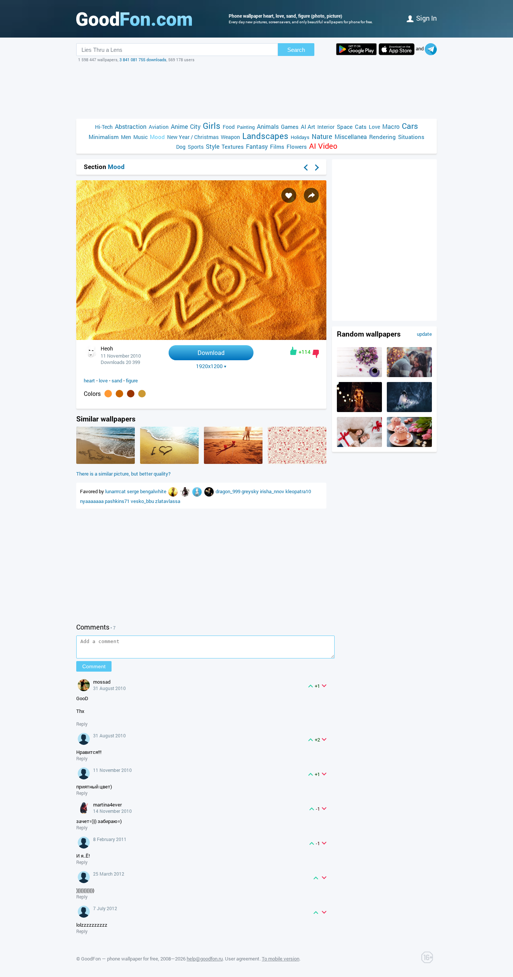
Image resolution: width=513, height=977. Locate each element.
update (424, 334)
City (195, 126)
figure (132, 380)
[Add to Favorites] (288, 195)
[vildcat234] (173, 491)
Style (212, 146)
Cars (410, 126)
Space (345, 126)
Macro (391, 126)
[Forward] (317, 168)
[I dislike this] (315, 354)
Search (296, 50)
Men (126, 136)
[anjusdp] (198, 491)
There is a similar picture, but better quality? (123, 473)
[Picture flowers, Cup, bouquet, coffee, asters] (359, 375)
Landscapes (265, 135)
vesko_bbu (143, 501)
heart (89, 380)
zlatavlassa (167, 501)
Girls (211, 125)
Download (211, 352)
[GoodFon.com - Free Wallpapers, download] (134, 19)
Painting (246, 127)
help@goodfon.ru (205, 958)
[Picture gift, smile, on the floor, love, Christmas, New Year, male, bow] (359, 445)
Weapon (230, 136)
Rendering (382, 136)
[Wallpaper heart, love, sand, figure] (201, 337)
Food (229, 126)
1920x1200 (209, 366)
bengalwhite (153, 491)
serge (133, 491)
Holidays (300, 137)
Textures (233, 146)
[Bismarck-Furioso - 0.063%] (130, 393)
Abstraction (130, 126)
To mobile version (280, 958)
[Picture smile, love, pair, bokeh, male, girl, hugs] (409, 375)
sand (117, 380)
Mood (157, 136)
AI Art (308, 126)
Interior (326, 126)
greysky (250, 491)
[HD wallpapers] (356, 49)
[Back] (306, 168)
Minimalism (104, 136)
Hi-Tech (104, 126)
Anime (179, 126)
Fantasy (257, 146)
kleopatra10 (298, 491)
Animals (268, 126)
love (103, 380)
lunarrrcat (116, 491)
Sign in (426, 18)
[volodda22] (186, 491)
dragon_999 (228, 491)
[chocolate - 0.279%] (119, 393)
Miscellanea (351, 136)
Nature (322, 136)
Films (277, 146)
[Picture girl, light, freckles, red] (359, 410)
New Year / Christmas (193, 136)
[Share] (311, 195)
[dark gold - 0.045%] (142, 393)
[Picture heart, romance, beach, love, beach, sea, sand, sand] (105, 462)
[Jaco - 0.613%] (108, 393)
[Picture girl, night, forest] (409, 410)
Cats (361, 126)
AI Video (323, 146)
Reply (82, 724)
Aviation (159, 126)
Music (140, 136)
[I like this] (293, 351)
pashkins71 (118, 501)
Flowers (297, 146)
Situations (411, 136)
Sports (196, 146)
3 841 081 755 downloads (142, 59)
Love (374, 126)
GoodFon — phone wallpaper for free (119, 958)
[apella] (210, 491)
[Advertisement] (256, 90)
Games (290, 126)
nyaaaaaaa (92, 501)
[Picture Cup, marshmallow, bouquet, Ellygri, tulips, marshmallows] (409, 445)
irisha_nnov (272, 491)
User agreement (242, 958)
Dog (181, 146)
